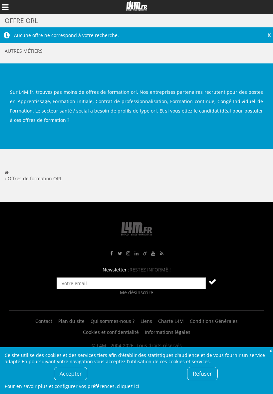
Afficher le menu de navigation (5, 7)
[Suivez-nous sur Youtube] (153, 253)
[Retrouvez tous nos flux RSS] (161, 253)
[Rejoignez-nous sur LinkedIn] (136, 253)
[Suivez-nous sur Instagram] (128, 253)
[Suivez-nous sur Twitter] (120, 253)
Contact (43, 321)
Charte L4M (171, 321)
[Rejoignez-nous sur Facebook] (112, 253)
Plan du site (71, 321)
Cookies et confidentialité (111, 332)
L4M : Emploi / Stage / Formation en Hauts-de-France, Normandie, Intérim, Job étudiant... (136, 7)
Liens (146, 321)
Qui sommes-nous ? (113, 321)
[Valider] (212, 281)
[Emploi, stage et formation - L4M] (7, 172)
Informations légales (167, 332)
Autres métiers (24, 51)
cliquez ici (128, 386)
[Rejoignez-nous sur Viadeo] (145, 253)
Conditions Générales (214, 321)
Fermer (270, 350)
